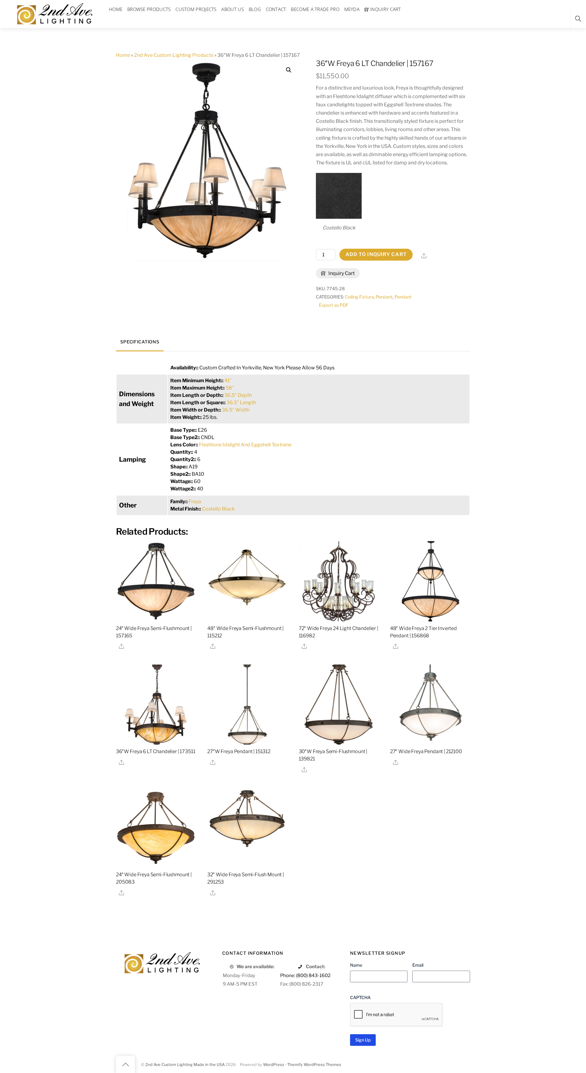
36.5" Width (235, 410)
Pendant (384, 297)
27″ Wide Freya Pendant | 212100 (426, 751)
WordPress (273, 1064)
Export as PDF (334, 305)
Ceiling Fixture (359, 297)
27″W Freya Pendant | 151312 (238, 751)
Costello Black (218, 509)
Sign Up (363, 1039)
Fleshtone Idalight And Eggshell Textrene (245, 445)
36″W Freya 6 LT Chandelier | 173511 (155, 751)
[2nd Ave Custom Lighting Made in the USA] (54, 13)
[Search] (578, 18)
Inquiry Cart (341, 273)
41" (228, 380)
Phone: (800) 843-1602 (305, 975)
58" (230, 388)
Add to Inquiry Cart (376, 254)
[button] (288, 69)
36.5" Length (241, 402)
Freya (195, 501)
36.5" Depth (238, 395)
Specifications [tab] (139, 342)
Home (123, 55)
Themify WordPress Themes (314, 1064)
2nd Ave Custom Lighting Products (173, 55)
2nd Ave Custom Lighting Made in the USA (185, 1064)
